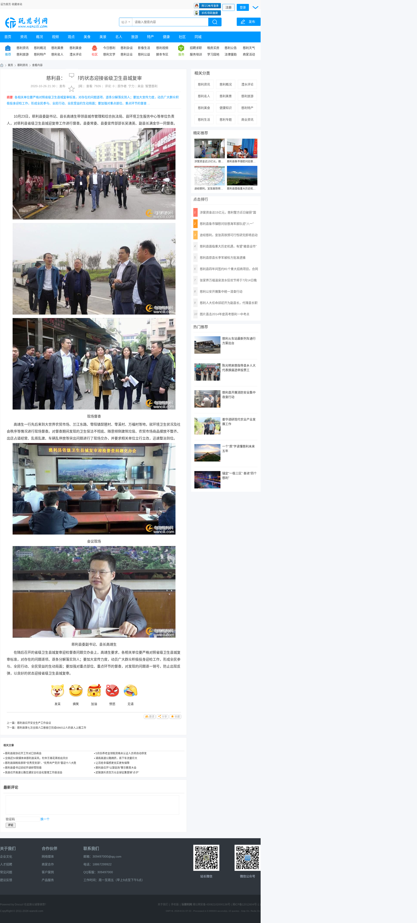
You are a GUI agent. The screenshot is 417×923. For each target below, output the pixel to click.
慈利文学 (109, 54)
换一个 (45, 819)
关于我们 (8, 848)
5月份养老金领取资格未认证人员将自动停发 (121, 753)
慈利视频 (162, 48)
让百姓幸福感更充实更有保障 (112, 763)
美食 (87, 37)
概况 (39, 37)
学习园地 (213, 54)
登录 (243, 7)
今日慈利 (109, 48)
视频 (55, 37)
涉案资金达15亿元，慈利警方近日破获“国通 (219, 161)
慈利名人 (57, 54)
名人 (118, 37)
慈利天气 (249, 48)
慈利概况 (40, 48)
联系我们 (91, 848)
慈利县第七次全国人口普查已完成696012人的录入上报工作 (51, 727)
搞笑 (76, 704)
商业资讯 (247, 119)
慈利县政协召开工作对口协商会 (23, 753)
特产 (150, 37)
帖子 (124, 22)
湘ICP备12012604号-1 (245, 904)
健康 (166, 37)
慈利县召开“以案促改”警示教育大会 (116, 767)
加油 (94, 704)
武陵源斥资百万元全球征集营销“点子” (117, 772)
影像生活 (144, 48)
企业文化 (6, 856)
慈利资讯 (23, 48)
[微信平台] (248, 858)
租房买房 (213, 48)
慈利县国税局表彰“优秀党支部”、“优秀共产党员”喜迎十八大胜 (40, 763)
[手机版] (206, 858)
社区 (182, 37)
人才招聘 (6, 864)
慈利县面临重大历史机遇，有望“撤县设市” (251, 188)
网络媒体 (48, 856)
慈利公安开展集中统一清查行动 (221, 291)
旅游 (134, 37)
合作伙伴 (49, 848)
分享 (164, 716)
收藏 (177, 716)
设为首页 (5, 4)
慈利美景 (57, 48)
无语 (130, 704)
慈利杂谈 (127, 48)
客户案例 (48, 872)
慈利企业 (127, 54)
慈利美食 (76, 48)
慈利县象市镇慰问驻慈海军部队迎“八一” (250, 161)
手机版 (175, 904)
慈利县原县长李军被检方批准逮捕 (222, 257)
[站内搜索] (214, 22)
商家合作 (48, 864)
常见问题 (6, 872)
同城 (198, 37)
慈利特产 (40, 54)
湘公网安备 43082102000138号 (211, 904)
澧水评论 (76, 54)
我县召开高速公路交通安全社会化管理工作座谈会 (33, 772)
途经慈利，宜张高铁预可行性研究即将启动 (219, 188)
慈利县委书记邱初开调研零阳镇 (23, 767)
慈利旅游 (23, 54)
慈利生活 (204, 119)
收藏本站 (17, 4)
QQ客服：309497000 (98, 872)
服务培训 (196, 54)
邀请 (151, 716)
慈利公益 (144, 54)
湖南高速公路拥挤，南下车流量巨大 (116, 758)
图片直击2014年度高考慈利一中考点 (224, 314)
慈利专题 (226, 119)
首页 (7, 37)
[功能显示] (256, 6)
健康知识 (226, 108)
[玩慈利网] (27, 22)
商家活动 (249, 54)
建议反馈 (6, 880)
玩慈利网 (1, 65)
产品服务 (48, 880)
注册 (228, 7)
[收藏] (71, 88)
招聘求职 (196, 48)
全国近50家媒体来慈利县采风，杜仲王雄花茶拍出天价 (36, 758)
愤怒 (112, 704)
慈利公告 (231, 48)
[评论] (71, 75)
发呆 (58, 704)
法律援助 (231, 54)
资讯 (23, 37)
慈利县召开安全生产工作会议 (34, 723)
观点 (71, 37)
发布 (252, 21)
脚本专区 (162, 54)
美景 (102, 37)
